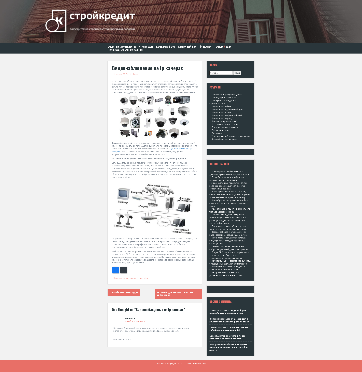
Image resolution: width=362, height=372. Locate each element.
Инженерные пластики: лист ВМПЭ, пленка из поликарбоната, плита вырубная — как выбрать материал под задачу (230, 194)
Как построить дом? (221, 112)
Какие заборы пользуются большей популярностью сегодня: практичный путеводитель (227, 240)
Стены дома (217, 133)
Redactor (134, 74)
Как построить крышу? (222, 118)
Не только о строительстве (125, 278)
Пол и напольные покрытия (225, 127)
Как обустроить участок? (224, 97)
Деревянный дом (165, 46)
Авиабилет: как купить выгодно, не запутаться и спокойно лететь (228, 347)
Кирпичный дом (187, 46)
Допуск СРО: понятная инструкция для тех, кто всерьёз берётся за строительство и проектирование (229, 255)
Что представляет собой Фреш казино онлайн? (229, 329)
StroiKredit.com (198, 363)
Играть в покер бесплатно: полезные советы (227, 337)
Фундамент (206, 46)
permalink (143, 278)
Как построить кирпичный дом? (227, 115)
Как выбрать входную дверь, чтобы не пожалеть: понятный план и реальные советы (229, 203)
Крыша (219, 46)
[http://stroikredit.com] (181, 21)
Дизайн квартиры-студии (124, 292)
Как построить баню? (222, 106)
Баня (228, 46)
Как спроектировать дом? (224, 121)
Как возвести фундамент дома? (227, 94)
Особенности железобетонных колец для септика (229, 320)
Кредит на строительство (121, 46)
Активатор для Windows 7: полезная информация (175, 294)
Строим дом (146, 46)
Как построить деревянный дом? (227, 109)
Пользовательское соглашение (126, 49)
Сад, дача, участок (221, 130)
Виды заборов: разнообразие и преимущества (227, 312)
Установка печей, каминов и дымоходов (231, 136)
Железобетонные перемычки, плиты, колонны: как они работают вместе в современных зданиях (228, 186)
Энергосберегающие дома (224, 139)
